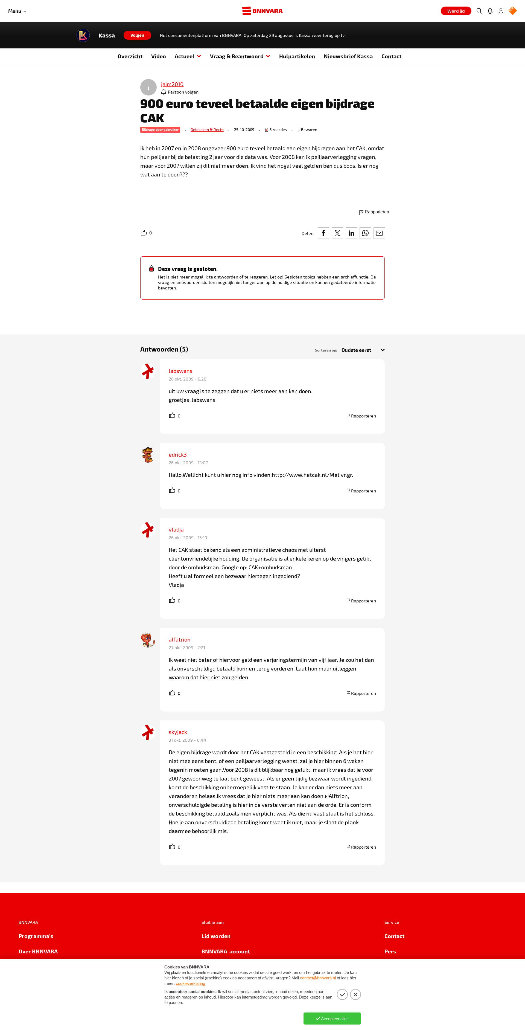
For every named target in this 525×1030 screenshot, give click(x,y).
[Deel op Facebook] (323, 233)
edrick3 (178, 454)
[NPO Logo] (513, 11)
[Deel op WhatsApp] (365, 233)
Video (158, 56)
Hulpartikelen (297, 56)
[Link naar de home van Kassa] (83, 35)
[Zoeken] (479, 11)
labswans (180, 370)
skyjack (178, 732)
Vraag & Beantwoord (237, 56)
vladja (176, 529)
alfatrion (180, 639)
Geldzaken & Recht (207, 129)
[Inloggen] (501, 11)
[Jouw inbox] (490, 11)
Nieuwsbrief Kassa (348, 56)
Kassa (106, 35)
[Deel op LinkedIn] (351, 233)
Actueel (184, 56)
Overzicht (130, 56)
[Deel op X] (337, 233)
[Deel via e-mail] (379, 233)
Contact (391, 56)
